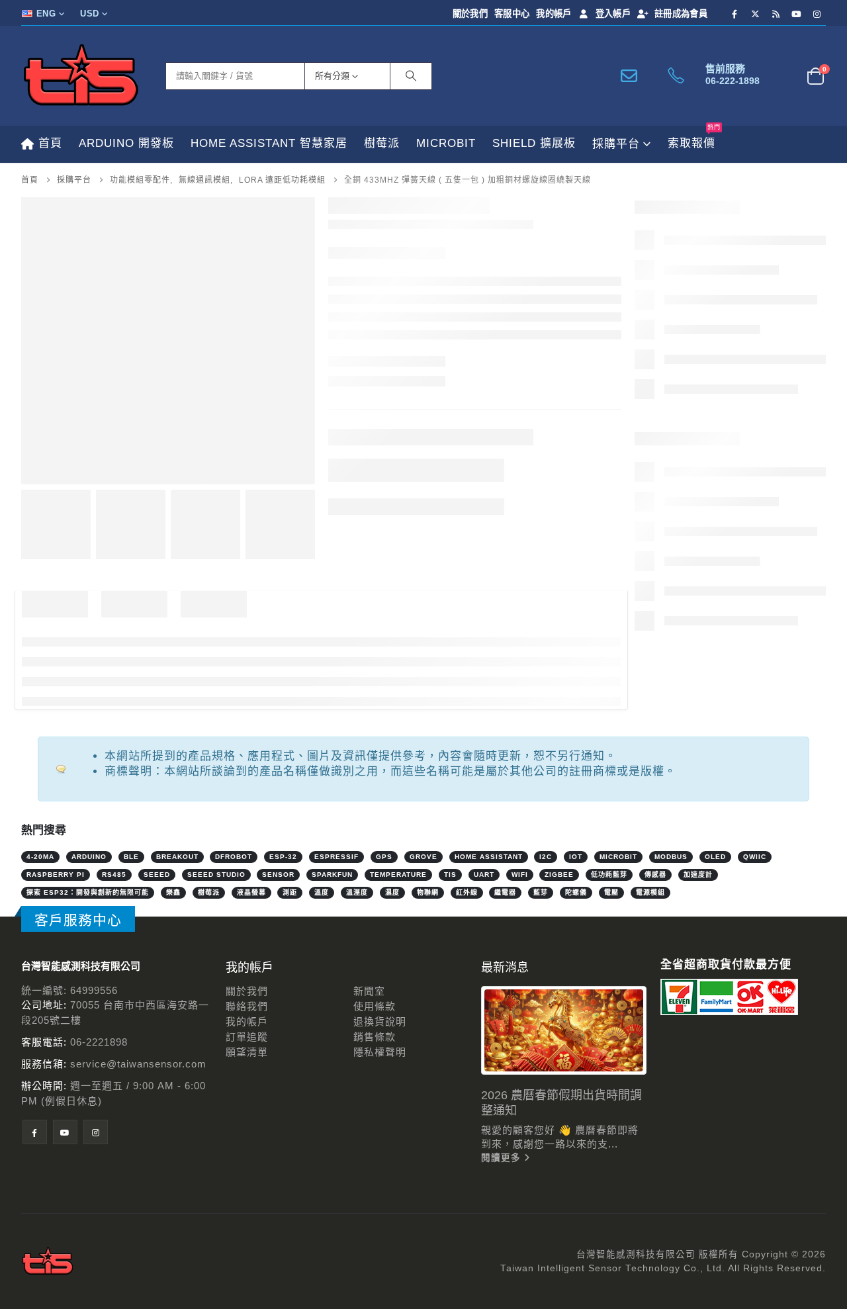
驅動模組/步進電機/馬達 (720, 884)
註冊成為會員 (680, 14)
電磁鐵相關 (689, 461)
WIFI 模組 (701, 725)
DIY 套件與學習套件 (694, 408)
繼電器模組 (689, 831)
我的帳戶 (553, 14)
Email (440, 444)
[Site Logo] (80, 76)
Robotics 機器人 (686, 1043)
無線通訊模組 (695, 619)
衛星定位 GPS (696, 858)
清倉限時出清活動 (690, 990)
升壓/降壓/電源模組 (709, 567)
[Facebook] (735, 14)
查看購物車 (796, 1206)
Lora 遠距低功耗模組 (430, 384)
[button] (24, 326)
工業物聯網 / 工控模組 (700, 937)
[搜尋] (410, 76)
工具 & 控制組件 (685, 911)
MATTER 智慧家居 (691, 302)
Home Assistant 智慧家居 (269, 143)
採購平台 (616, 144)
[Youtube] (796, 14)
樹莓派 (382, 143)
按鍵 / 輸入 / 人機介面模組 (725, 593)
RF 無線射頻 (436, 402)
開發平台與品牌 (684, 328)
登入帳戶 (613, 14)
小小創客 (668, 1096)
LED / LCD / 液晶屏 (708, 540)
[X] (755, 14)
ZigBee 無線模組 (718, 778)
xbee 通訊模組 (713, 752)
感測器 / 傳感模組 (689, 381)
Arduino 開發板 (126, 143)
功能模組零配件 (684, 434)
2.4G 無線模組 (712, 646)
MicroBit (446, 143)
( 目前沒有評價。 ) (482, 279)
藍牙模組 (700, 805)
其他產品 (668, 1122)
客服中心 (511, 14)
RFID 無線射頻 (713, 699)
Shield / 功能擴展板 (693, 1017)
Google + (414, 444)
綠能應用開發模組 (706, 514)
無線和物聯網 (679, 1069)
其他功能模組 (695, 487)
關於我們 (470, 14)
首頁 (50, 143)
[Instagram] (817, 14)
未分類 (662, 275)
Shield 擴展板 (534, 143)
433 (390, 402)
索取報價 (694, 138)
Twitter (389, 444)
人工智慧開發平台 (690, 964)
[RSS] (776, 14)
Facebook (363, 444)
